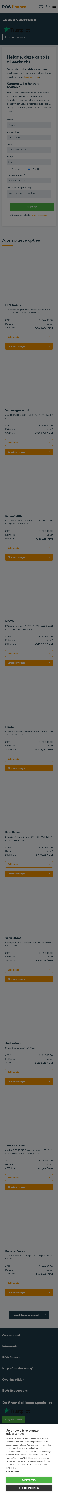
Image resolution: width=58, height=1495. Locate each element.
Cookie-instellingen (29, 1488)
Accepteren (29, 1480)
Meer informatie (12, 1472)
